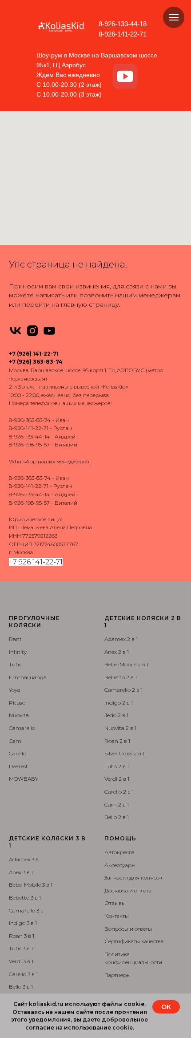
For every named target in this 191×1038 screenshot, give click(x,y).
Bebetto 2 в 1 (120, 677)
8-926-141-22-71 (123, 34)
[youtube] (49, 330)
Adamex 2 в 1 (121, 639)
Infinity (18, 652)
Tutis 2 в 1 (116, 766)
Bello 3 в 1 (21, 986)
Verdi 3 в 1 (21, 961)
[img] (125, 76)
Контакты (116, 915)
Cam (15, 741)
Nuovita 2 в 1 (120, 728)
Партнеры (117, 975)
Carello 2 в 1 (119, 791)
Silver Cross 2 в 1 (124, 753)
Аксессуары (119, 865)
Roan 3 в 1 (21, 936)
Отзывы (115, 903)
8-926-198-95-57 (29, 444)
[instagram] (32, 330)
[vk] (15, 330)
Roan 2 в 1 (117, 741)
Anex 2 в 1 (116, 652)
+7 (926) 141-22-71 (34, 353)
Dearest (18, 766)
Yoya (14, 689)
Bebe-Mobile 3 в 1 (30, 884)
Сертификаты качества (133, 941)
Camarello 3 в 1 (28, 910)
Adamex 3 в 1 (25, 859)
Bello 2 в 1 (116, 817)
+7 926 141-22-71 (36, 562)
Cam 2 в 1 (116, 804)
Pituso (17, 702)
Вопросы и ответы (128, 928)
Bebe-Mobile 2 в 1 (126, 664)
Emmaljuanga (28, 677)
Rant (15, 639)
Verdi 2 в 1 (116, 778)
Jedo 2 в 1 (116, 715)
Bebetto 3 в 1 (25, 897)
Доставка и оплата (127, 890)
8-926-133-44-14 (29, 436)
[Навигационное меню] (174, 17)
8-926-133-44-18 (123, 24)
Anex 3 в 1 (21, 872)
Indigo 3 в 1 (23, 923)
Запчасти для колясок (133, 877)
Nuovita (19, 715)
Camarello (22, 728)
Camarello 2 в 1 (123, 689)
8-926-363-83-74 (30, 420)
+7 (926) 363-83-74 (36, 361)
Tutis (15, 664)
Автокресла (119, 852)
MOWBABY (23, 778)
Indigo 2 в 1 (118, 702)
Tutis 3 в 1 (21, 948)
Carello (17, 753)
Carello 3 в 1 (23, 974)
